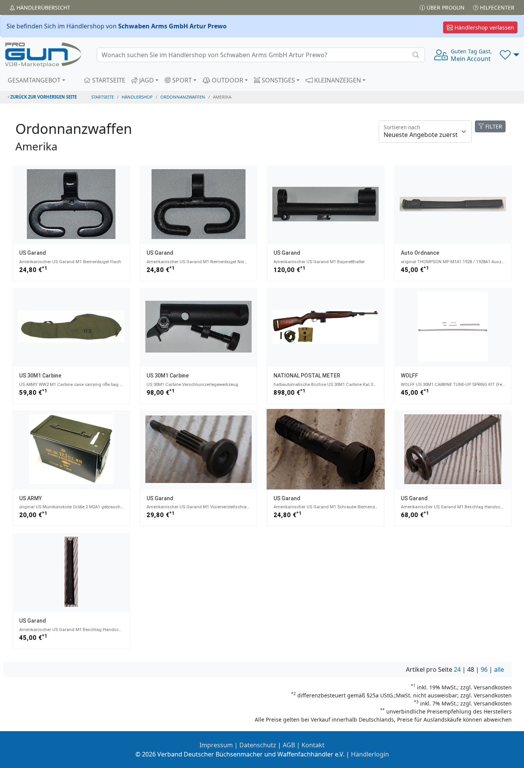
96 (484, 669)
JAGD (146, 80)
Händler (42, 7)
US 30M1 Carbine (40, 375)
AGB (289, 745)
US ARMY (30, 498)
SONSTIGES (277, 80)
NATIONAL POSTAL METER (307, 375)
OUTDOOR (226, 80)
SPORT (181, 80)
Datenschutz (257, 745)
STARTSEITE (108, 80)
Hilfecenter (496, 7)
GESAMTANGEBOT (34, 80)
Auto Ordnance (420, 253)
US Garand (32, 253)
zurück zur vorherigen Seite (43, 97)
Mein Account (471, 55)
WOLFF (409, 375)
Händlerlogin (370, 754)
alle (499, 669)
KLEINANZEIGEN (337, 80)
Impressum (216, 745)
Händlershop (137, 97)
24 (457, 669)
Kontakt (313, 745)
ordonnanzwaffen (182, 97)
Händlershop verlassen (483, 27)
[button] (509, 55)
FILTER (493, 126)
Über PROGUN (445, 7)
